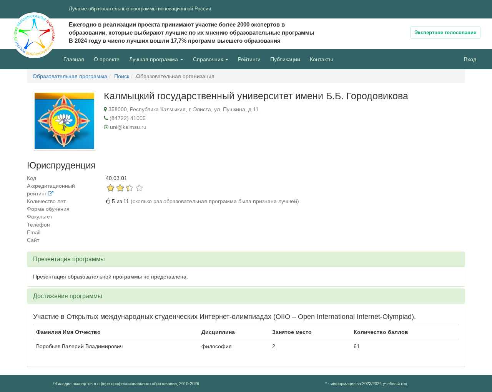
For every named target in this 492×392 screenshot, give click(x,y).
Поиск (121, 76)
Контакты (321, 59)
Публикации (285, 59)
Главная (73, 59)
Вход (470, 59)
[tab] (246, 259)
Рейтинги (249, 59)
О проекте (108, 59)
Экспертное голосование (445, 32)
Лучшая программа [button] (154, 59)
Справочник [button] (208, 59)
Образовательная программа (70, 76)
